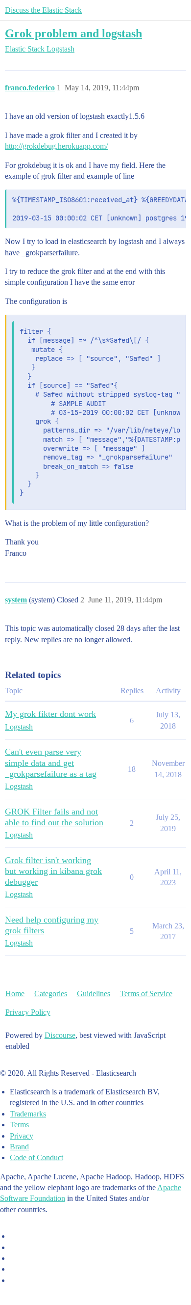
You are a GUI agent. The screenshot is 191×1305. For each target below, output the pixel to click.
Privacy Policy (27, 1012)
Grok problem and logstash (73, 33)
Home (14, 993)
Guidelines (93, 993)
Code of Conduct (36, 1157)
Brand (19, 1146)
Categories (50, 993)
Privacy (21, 1136)
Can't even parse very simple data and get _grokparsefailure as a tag (50, 762)
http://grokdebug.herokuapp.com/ (56, 146)
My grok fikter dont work (50, 714)
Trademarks (28, 1114)
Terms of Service (146, 993)
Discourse (60, 1035)
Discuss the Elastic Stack (43, 10)
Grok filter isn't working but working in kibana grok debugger (53, 871)
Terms (19, 1124)
